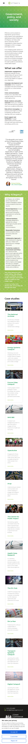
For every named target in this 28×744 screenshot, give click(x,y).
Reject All (14, 741)
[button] (4, 3)
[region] (14, 731)
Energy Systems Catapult (14, 348)
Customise (14, 736)
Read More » (11, 330)
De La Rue (12, 621)
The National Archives (13, 315)
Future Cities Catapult (13, 383)
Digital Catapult (14, 684)
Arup (9, 483)
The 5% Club (12, 588)
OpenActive (12, 450)
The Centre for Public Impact (13, 517)
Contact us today (10, 284)
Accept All (14, 732)
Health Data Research (12, 554)
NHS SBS (11, 417)
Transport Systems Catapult (11, 652)
